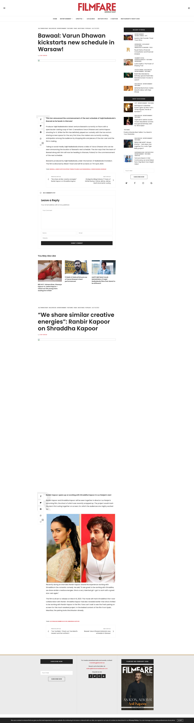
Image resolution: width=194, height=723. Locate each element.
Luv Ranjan (53, 621)
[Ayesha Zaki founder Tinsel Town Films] (129, 37)
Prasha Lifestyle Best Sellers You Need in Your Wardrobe (138, 133)
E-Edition (114, 19)
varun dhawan (95, 169)
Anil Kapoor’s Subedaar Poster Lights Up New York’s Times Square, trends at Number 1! (143, 109)
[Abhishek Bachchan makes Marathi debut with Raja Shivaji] (129, 88)
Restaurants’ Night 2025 (130, 19)
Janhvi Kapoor (60, 169)
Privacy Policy (134, 720)
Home (55, 19)
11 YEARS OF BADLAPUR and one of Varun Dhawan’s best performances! (76, 279)
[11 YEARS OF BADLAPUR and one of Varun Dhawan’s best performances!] (77, 267)
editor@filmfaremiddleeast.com (97, 669)
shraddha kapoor (73, 621)
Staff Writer (43, 55)
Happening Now (139, 152)
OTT (146, 35)
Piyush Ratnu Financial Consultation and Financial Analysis (143, 52)
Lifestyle (79, 19)
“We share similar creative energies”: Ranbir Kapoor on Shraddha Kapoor (76, 321)
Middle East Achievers (141, 47)
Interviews (138, 44)
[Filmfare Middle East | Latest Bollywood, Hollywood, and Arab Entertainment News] (97, 8)
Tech (150, 47)
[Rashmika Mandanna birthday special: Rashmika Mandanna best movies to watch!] (129, 75)
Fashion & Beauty (140, 59)
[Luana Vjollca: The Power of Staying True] (129, 62)
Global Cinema (139, 35)
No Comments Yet (49, 193)
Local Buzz (91, 19)
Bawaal (52, 169)
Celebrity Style (139, 58)
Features (70, 28)
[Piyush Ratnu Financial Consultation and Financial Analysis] (129, 49)
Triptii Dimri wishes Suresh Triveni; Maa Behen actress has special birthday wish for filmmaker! (143, 123)
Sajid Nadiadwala (85, 169)
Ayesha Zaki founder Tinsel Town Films (143, 39)
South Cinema (139, 70)
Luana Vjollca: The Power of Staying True (144, 65)
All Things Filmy (43, 28)
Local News (138, 46)
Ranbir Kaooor (62, 621)
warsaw (103, 169)
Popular (88, 28)
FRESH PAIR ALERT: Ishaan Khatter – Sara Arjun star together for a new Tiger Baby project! (143, 145)
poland (76, 169)
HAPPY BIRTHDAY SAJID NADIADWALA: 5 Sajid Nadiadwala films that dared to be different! (103, 280)
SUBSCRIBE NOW (139, 177)
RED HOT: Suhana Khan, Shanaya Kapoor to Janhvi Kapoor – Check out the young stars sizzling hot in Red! (50, 287)
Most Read (81, 28)
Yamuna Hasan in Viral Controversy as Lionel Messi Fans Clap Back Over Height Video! (144, 161)
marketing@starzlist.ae (97, 663)
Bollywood (52, 28)
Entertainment (65, 19)
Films (75, 28)
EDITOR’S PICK (103, 19)
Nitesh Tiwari (69, 169)
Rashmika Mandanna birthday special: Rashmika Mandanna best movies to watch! (143, 77)
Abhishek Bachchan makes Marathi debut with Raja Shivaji (143, 90)
